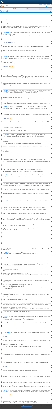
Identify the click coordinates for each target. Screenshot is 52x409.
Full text (7, 5)
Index (1, 5)
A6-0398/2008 (20, 127)
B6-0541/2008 (9, 366)
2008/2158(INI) (3, 6)
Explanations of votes (28, 9)
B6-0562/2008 (9, 336)
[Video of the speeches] (1, 34)
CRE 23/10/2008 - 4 (14, 8)
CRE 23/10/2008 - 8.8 (27, 8)
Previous (3, 5)
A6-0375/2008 (11, 66)
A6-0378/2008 (8, 111)
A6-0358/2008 (10, 118)
